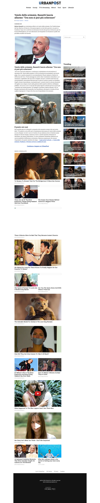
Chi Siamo (49, 471)
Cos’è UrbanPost (39, 471)
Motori (53, 7)
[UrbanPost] (50, 2)
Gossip (35, 7)
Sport (64, 7)
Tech (59, 7)
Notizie (28, 7)
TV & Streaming (44, 7)
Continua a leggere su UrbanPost (38, 146)
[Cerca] (84, 37)
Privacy (56, 471)
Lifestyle (71, 7)
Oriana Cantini (19, 20)
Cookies (62, 471)
